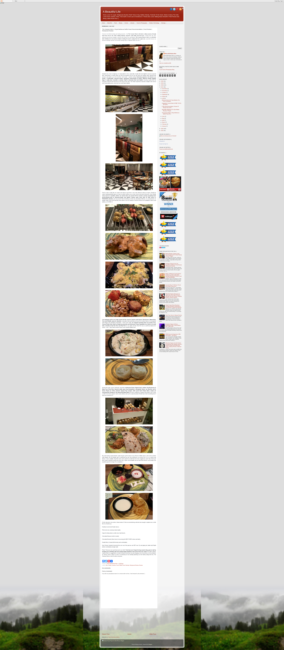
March (163, 122)
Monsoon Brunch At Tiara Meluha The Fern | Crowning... (171, 101)
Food (115, 23)
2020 (162, 81)
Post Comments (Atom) (113, 637)
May (163, 118)
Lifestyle (132, 23)
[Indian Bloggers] (168, 160)
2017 (162, 87)
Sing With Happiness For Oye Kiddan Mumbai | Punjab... (170, 110)
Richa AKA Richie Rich (170, 53)
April (163, 120)
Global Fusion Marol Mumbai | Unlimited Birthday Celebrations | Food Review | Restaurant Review (173, 306)
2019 (162, 83)
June (163, 116)
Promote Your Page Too (163, 143)
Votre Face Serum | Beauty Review (173, 315)
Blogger (150, 644)
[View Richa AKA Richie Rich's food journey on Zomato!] (167, 135)
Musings (163, 23)
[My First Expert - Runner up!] (164, 190)
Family (109, 565)
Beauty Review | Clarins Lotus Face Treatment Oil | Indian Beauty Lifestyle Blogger (173, 255)
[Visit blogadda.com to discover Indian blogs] (162, 247)
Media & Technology (154, 23)
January (164, 126)
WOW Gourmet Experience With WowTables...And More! (173, 335)
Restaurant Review (134, 565)
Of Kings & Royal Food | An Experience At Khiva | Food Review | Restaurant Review (173, 265)
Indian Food (122, 565)
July (163, 98)
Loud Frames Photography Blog (166, 69)
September (165, 94)
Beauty (120, 23)
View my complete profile (165, 63)
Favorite (114, 565)
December (164, 88)
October (164, 92)
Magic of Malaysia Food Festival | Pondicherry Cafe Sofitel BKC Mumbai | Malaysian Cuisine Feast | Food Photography (173, 275)
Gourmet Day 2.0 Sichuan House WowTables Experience (173, 285)
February (164, 124)
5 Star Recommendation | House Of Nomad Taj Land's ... (170, 107)
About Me (109, 23)
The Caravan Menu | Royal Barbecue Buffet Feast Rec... (170, 113)
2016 (162, 128)
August (164, 96)
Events (126, 23)
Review (141, 565)
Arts (107, 565)
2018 (162, 85)
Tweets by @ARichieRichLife (166, 149)
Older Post (152, 634)
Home (103, 23)
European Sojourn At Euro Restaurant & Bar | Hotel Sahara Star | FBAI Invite (173, 325)
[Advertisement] (129, 620)
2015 (162, 130)
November (164, 90)
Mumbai (127, 565)
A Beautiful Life (112, 11)
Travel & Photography (142, 23)
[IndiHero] (175, 190)
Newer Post (105, 634)
